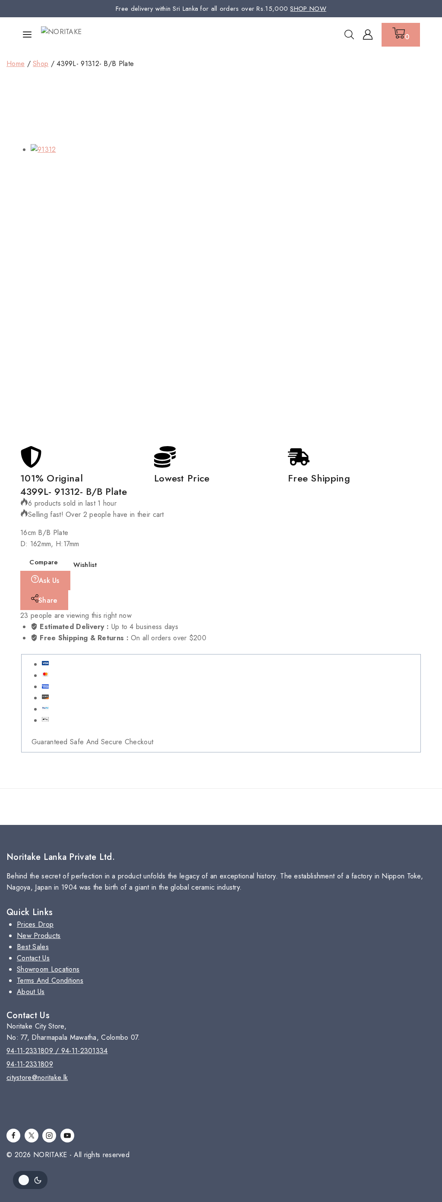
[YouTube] (67, 1135)
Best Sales (33, 947)
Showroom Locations (48, 969)
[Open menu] (27, 34)
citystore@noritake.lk (37, 1077)
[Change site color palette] (30, 1180)
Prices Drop (35, 924)
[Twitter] (31, 1135)
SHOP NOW (308, 8)
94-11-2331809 (29, 1064)
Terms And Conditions (50, 980)
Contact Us (33, 958)
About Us (30, 992)
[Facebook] (13, 1135)
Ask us (49, 580)
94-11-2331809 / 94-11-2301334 (57, 1051)
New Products (39, 936)
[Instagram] (49, 1135)
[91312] (176, 290)
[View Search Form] (349, 34)
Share (47, 600)
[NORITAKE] (73, 34)
